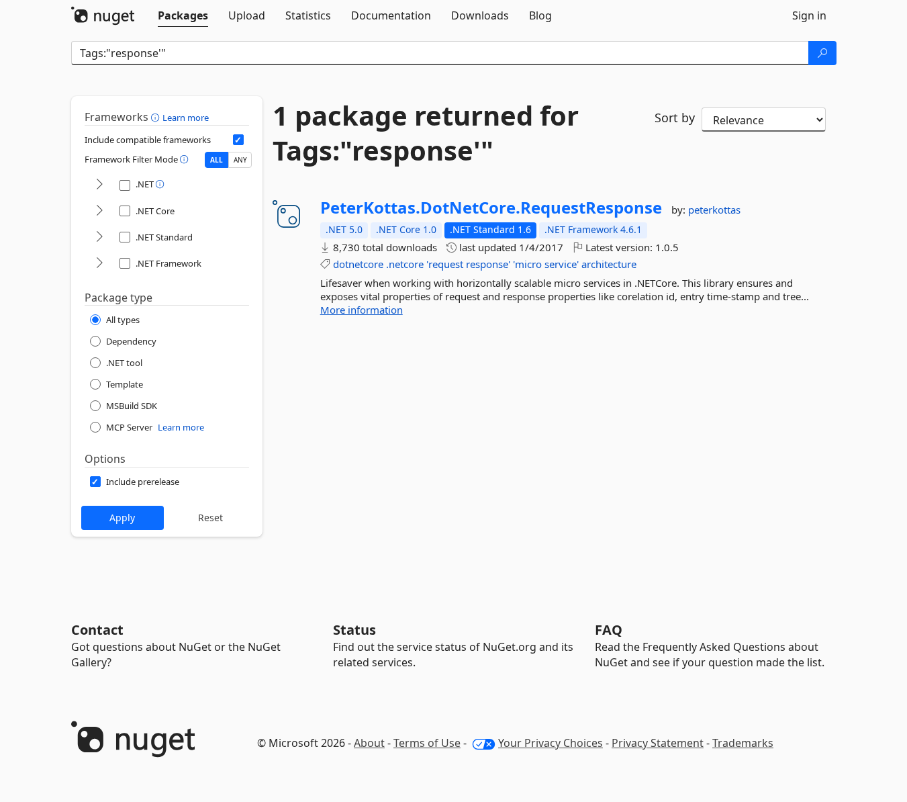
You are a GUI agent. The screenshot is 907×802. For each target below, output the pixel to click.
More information (361, 309)
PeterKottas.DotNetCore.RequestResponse (491, 207)
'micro (527, 264)
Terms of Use (427, 743)
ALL (216, 160)
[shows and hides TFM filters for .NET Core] (99, 211)
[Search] (822, 53)
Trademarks (742, 743)
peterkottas (714, 209)
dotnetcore (358, 264)
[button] (156, 116)
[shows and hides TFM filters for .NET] (99, 185)
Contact (97, 630)
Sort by (675, 117)
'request (444, 264)
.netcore (405, 264)
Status (354, 630)
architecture (608, 264)
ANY (240, 160)
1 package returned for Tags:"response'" (426, 133)
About (369, 743)
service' (561, 264)
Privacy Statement (658, 743)
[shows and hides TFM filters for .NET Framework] (99, 264)
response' (488, 264)
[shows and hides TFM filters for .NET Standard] (99, 237)
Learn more (185, 118)
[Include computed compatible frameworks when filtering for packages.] (238, 139)
